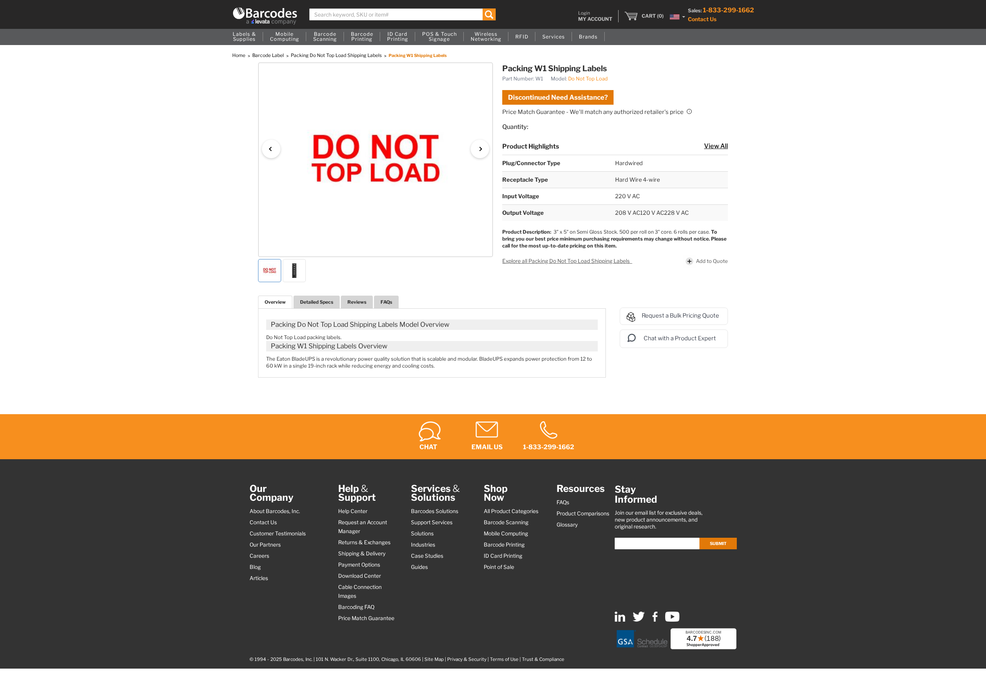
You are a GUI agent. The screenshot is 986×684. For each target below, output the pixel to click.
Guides (419, 567)
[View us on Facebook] (654, 620)
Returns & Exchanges (364, 542)
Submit (718, 543)
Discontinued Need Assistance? (558, 97)
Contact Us (702, 19)
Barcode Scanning (506, 522)
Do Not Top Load (588, 78)
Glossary (567, 525)
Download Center (359, 576)
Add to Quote (712, 261)
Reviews (356, 302)
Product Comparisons (583, 513)
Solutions (422, 533)
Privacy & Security (466, 659)
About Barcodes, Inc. (275, 511)
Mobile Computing (506, 533)
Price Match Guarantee (366, 618)
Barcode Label (268, 55)
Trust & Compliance (543, 659)
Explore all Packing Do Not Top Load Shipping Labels (566, 261)
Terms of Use (504, 659)
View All (716, 146)
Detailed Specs (316, 302)
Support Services (432, 522)
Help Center (352, 511)
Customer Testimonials (278, 533)
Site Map (434, 659)
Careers (259, 556)
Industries (423, 545)
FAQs (386, 302)
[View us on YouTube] (672, 620)
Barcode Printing (504, 545)
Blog (255, 567)
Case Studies (427, 556)
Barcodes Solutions (434, 511)
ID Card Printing (503, 556)
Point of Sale (499, 567)
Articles (259, 578)
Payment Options (359, 565)
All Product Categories (511, 511)
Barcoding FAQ (356, 607)
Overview (275, 302)
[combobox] (402, 14)
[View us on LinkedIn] (620, 620)
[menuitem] (244, 37)
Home (239, 55)
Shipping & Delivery (362, 553)
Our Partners (265, 545)
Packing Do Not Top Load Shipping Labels (337, 55)
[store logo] (265, 16)
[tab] (275, 302)
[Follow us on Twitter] (639, 620)
